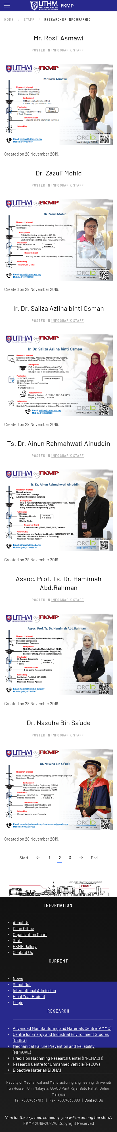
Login (18, 1002)
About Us (21, 922)
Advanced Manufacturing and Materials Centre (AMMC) (62, 1028)
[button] (7, 5)
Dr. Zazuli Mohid (58, 173)
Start (24, 857)
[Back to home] (58, 5)
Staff (17, 940)
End (94, 857)
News (18, 978)
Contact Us (23, 952)
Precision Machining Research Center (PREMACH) (58, 1058)
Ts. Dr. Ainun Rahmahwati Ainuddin (58, 443)
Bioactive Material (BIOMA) (37, 1070)
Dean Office (23, 928)
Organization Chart (30, 934)
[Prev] (38, 858)
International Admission (34, 990)
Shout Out (22, 984)
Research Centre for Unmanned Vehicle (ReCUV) (56, 1064)
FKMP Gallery (25, 946)
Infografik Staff (67, 50)
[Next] (81, 858)
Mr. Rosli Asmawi (58, 38)
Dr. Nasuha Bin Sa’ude (59, 722)
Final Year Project (29, 996)
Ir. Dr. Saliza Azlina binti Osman (58, 308)
